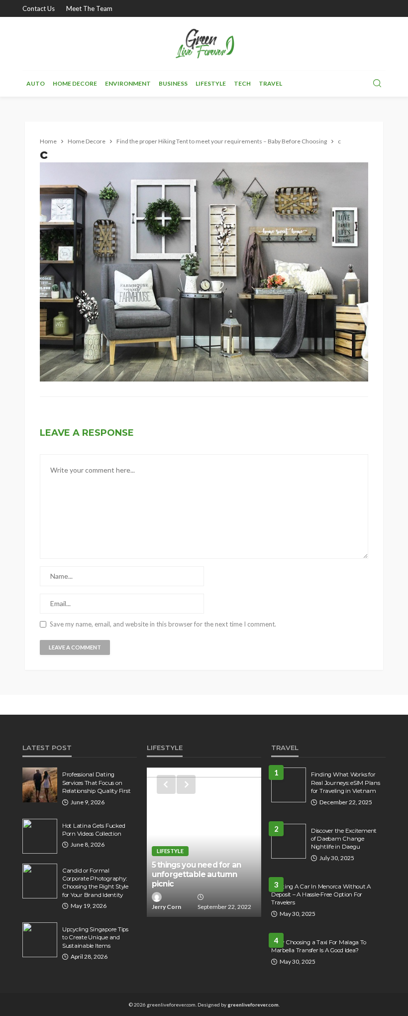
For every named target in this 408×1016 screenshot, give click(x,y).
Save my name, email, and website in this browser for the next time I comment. (163, 624)
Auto (35, 83)
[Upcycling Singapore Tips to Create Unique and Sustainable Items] (39, 939)
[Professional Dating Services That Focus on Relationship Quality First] (39, 784)
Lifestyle (211, 83)
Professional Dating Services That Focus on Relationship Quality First (96, 782)
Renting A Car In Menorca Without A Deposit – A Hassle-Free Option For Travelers (321, 894)
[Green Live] (204, 43)
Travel (270, 83)
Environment (128, 83)
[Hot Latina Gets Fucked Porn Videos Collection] (39, 836)
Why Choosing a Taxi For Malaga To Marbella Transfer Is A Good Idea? (318, 946)
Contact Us (38, 8)
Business (173, 83)
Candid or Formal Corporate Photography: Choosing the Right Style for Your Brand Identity (95, 882)
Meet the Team (89, 8)
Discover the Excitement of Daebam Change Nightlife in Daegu (344, 839)
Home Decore (75, 83)
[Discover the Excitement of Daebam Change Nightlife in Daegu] (288, 841)
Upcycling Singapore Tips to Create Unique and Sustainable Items (95, 937)
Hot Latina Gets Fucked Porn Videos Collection (93, 829)
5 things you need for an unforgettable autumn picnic (196, 874)
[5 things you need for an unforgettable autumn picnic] (204, 842)
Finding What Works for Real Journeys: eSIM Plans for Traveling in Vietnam (345, 782)
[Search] (377, 84)
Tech (242, 83)
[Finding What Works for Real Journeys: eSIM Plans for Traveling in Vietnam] (288, 784)
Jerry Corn (166, 906)
